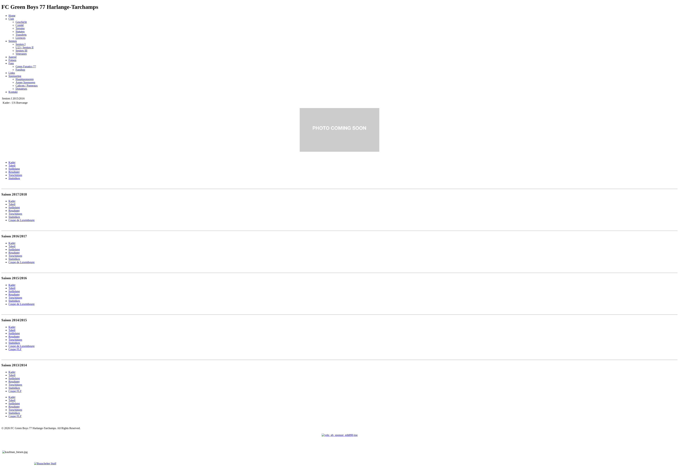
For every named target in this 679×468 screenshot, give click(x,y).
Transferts (21, 34)
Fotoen (12, 60)
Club (11, 18)
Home (11, 15)
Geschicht (21, 21)
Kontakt (13, 91)
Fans (11, 63)
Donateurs (21, 88)
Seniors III (21, 50)
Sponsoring (14, 76)
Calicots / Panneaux (27, 85)
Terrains (20, 28)
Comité (20, 25)
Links (11, 72)
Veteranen (21, 53)
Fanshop (20, 69)
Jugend (12, 56)
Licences (20, 37)
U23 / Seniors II (24, 47)
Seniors (12, 41)
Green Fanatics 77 (26, 66)
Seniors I (20, 44)
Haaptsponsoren (25, 79)
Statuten (20, 31)
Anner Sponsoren (25, 82)
